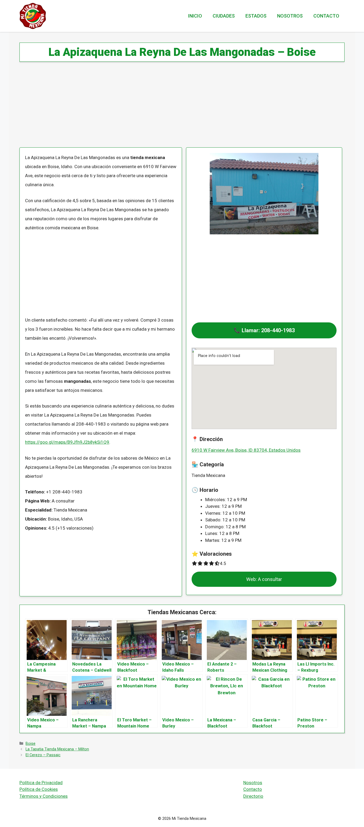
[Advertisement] (179, 108)
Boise (30, 743)
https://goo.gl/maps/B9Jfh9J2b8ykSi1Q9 (67, 442)
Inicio (195, 16)
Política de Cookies (38, 789)
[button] (264, 330)
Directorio (253, 796)
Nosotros (290, 16)
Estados (255, 16)
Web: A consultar (264, 579)
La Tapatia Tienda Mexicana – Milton (57, 749)
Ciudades (224, 16)
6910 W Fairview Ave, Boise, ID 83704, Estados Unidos (246, 450)
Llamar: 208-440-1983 (268, 330)
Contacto (326, 16)
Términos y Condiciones (43, 796)
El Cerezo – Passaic (43, 755)
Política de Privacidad (41, 782)
